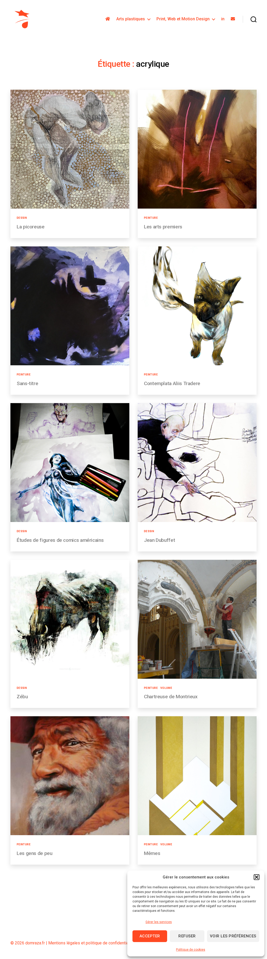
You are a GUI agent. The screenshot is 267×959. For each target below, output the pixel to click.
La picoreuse (31, 227)
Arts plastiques (130, 18)
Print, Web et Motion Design (183, 18)
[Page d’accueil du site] (107, 18)
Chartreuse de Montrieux (171, 697)
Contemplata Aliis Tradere (172, 383)
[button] (256, 877)
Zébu (22, 697)
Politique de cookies (190, 949)
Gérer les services (158, 922)
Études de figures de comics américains (60, 540)
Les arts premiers (163, 227)
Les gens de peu (34, 853)
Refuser (187, 936)
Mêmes (152, 853)
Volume (166, 688)
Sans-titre (27, 383)
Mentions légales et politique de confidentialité (91, 942)
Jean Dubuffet (159, 540)
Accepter (149, 936)
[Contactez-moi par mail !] (233, 18)
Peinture (151, 217)
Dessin (22, 217)
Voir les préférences (233, 936)
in (222, 18)
